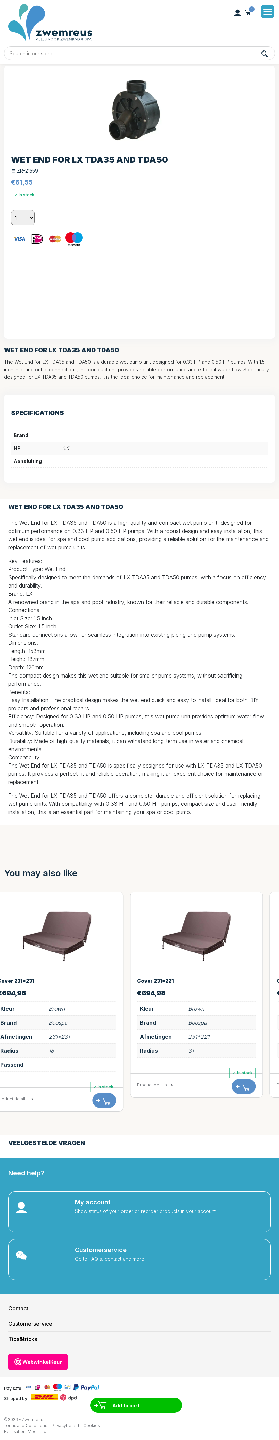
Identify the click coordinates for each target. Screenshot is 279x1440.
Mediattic (37, 1431)
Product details (25, 1084)
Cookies (91, 1425)
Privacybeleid (65, 1425)
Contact (18, 1308)
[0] (247, 13)
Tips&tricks (22, 1339)
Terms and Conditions (25, 1425)
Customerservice (30, 1323)
